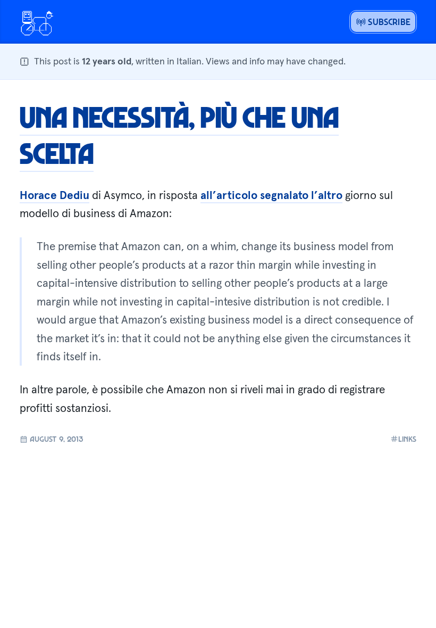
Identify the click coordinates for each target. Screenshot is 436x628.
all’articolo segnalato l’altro (271, 195)
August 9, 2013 (55, 438)
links (407, 439)
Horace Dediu (54, 195)
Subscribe (387, 21)
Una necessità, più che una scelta (179, 134)
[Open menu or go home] (37, 22)
